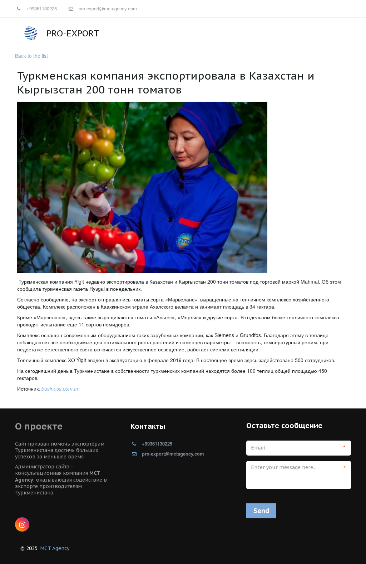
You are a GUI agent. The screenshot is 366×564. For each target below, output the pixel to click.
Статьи (133, 33)
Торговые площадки (230, 33)
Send (261, 511)
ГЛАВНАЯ (38, 33)
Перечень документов (294, 33)
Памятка (103, 33)
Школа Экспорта (173, 33)
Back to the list (31, 55)
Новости (70, 33)
